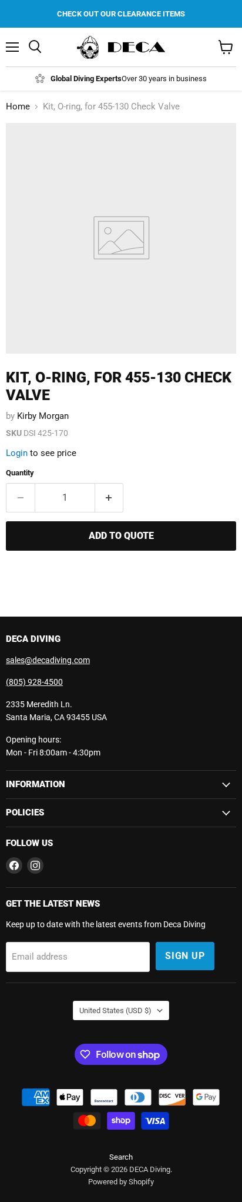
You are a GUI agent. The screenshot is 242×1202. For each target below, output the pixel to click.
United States (115, 1010)
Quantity (20, 472)
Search (121, 1157)
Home (18, 107)
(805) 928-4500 (34, 682)
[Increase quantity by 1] (109, 497)
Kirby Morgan (43, 416)
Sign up (185, 955)
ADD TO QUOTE (121, 535)
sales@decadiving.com (48, 660)
